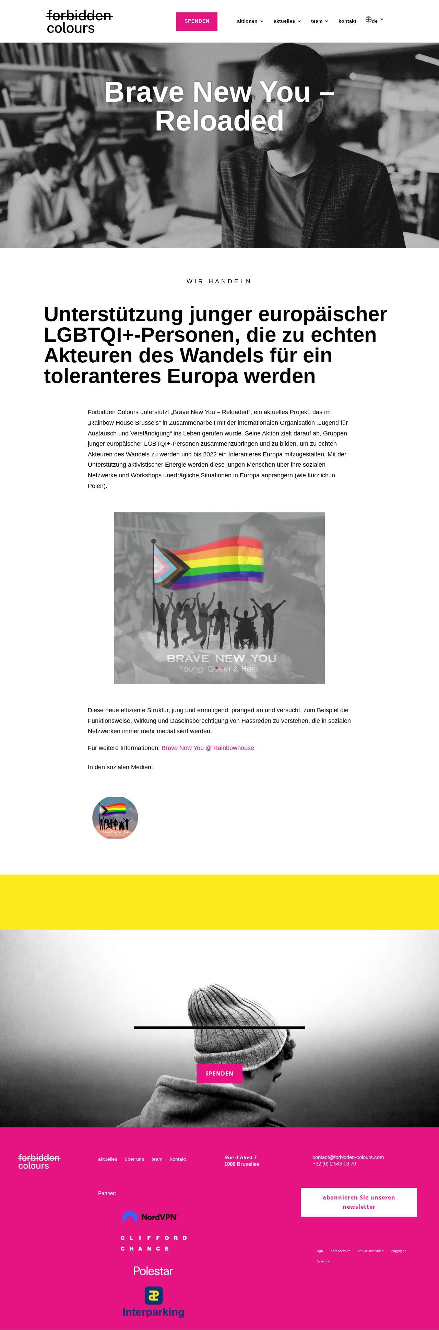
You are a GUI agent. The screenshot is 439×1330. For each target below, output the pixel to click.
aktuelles (284, 21)
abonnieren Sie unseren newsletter (359, 1202)
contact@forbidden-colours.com (348, 1157)
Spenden (219, 1073)
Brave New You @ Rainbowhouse (208, 747)
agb (320, 1251)
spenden (197, 21)
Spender (324, 1261)
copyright (398, 1251)
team (316, 21)
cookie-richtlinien (371, 1251)
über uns (134, 1159)
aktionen (247, 21)
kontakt (347, 21)
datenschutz (340, 1251)
